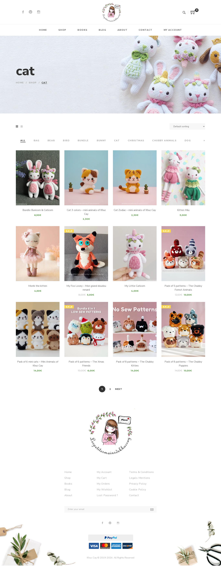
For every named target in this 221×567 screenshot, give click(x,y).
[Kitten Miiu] (183, 177)
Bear (51, 140)
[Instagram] (38, 12)
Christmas (136, 140)
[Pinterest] (30, 12)
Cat (117, 140)
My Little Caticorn (135, 286)
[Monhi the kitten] (38, 253)
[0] (193, 13)
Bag (36, 140)
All (22, 140)
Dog (188, 140)
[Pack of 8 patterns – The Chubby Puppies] (183, 329)
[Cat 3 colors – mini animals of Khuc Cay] (86, 177)
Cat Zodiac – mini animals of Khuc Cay (135, 210)
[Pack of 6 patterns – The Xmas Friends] (86, 329)
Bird (66, 140)
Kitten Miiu (183, 210)
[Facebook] (23, 12)
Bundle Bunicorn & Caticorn (37, 210)
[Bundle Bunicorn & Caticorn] (38, 177)
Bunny (101, 140)
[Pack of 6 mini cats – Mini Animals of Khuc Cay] (38, 329)
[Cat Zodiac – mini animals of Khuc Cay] (135, 177)
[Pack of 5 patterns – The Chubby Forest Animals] (183, 253)
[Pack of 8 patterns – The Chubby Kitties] (135, 329)
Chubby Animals (164, 140)
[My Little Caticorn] (135, 253)
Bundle (83, 140)
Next (118, 389)
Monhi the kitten (37, 286)
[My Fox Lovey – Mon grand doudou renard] (86, 253)
